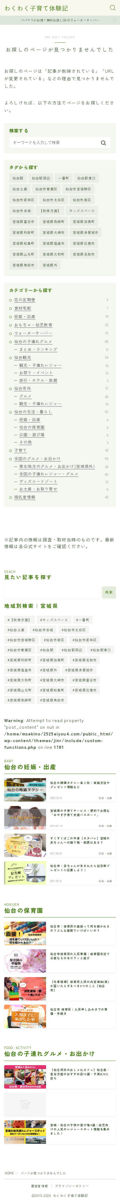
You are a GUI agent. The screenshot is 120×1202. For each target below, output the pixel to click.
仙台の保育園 (63, 427)
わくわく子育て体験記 (36, 7)
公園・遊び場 (63, 434)
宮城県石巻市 (84, 243)
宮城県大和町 (54, 254)
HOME (9, 1173)
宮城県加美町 (84, 221)
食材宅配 (61, 308)
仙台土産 (20, 188)
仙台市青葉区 (46, 188)
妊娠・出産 (61, 316)
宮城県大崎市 (54, 232)
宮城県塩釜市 (54, 243)
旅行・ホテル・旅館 (63, 380)
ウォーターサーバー (61, 333)
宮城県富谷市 (24, 221)
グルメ (63, 396)
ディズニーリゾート (63, 481)
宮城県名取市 (84, 254)
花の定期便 (61, 299)
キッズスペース (82, 210)
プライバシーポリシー (72, 1186)
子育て (61, 450)
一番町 (63, 178)
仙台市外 (61, 388)
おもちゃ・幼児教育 (61, 324)
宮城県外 (50, 265)
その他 (63, 442)
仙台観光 (61, 357)
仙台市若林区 (24, 199)
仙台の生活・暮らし (61, 411)
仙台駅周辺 (41, 178)
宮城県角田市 (24, 265)
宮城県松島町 (24, 243)
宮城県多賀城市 (86, 232)
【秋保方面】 (50, 210)
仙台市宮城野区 (78, 188)
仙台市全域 (22, 210)
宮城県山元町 (24, 254)
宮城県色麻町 (54, 221)
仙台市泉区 (82, 199)
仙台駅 (18, 178)
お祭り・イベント (63, 372)
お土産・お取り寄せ (63, 489)
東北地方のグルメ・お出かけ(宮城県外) (63, 466)
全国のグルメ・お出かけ (61, 458)
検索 (109, 592)
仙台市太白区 (54, 199)
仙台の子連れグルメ (61, 341)
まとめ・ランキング (63, 349)
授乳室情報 (61, 497)
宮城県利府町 (24, 232)
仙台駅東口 (86, 178)
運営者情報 (39, 1186)
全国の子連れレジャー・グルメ (63, 474)
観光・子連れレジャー (63, 365)
